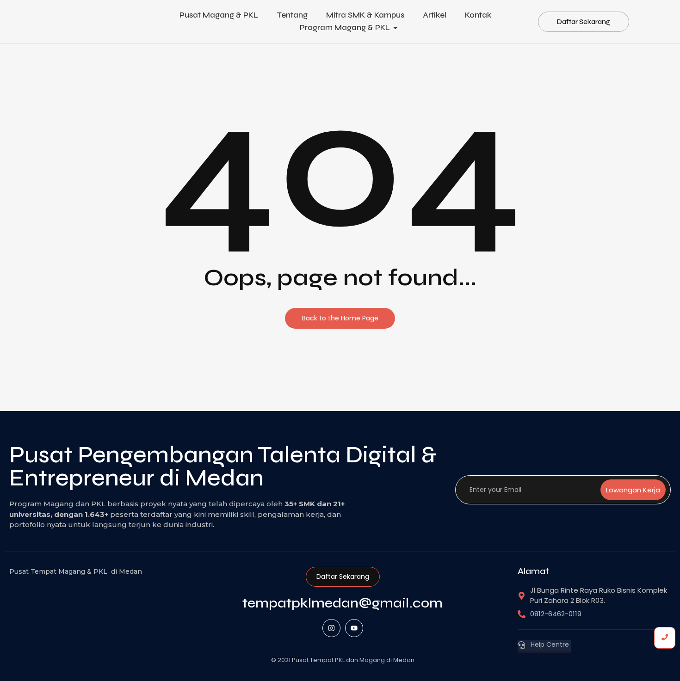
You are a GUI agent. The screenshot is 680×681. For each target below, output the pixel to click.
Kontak (478, 15)
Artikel (434, 15)
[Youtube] (354, 628)
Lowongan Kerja (633, 490)
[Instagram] (331, 628)
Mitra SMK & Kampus (365, 15)
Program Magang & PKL (345, 27)
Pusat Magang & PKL (218, 15)
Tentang (292, 15)
